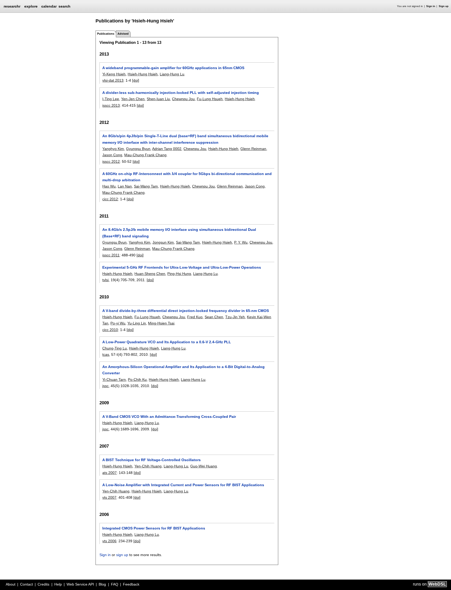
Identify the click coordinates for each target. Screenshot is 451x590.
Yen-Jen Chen (133, 99)
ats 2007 (109, 473)
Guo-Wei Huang (203, 466)
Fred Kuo (195, 317)
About (10, 584)
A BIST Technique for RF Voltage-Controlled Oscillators (151, 460)
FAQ (114, 584)
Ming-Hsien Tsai (161, 323)
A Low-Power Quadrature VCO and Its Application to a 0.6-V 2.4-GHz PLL (166, 342)
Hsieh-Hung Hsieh (143, 74)
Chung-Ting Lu (114, 348)
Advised (123, 33)
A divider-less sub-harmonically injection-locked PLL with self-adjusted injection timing (180, 93)
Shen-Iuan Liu (158, 99)
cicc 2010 (110, 330)
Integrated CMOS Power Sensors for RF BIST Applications (153, 528)
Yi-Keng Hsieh (114, 74)
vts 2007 (109, 497)
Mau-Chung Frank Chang (145, 155)
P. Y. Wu (240, 242)
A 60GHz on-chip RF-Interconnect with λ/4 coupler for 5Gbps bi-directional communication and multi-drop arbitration (187, 177)
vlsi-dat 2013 (112, 80)
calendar (49, 6)
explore (31, 6)
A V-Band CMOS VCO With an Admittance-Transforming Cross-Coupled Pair (169, 416)
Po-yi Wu (117, 323)
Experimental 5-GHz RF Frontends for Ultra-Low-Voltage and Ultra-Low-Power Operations (181, 267)
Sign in (430, 6)
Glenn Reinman (253, 149)
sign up (122, 555)
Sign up (443, 6)
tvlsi (105, 280)
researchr (12, 6)
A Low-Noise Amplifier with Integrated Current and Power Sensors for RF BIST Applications (183, 485)
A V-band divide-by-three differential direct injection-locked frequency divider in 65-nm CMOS (185, 311)
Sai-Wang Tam (146, 186)
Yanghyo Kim (113, 149)
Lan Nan (125, 186)
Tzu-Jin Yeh (235, 317)
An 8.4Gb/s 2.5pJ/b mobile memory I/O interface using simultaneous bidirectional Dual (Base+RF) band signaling (179, 232)
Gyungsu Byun (138, 149)
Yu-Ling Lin (136, 323)
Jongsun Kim (163, 242)
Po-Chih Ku (137, 379)
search (64, 6)
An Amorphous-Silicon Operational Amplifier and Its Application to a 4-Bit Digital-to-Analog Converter (183, 370)
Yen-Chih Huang (148, 466)
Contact (26, 584)
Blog (102, 584)
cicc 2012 (110, 199)
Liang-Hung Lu (172, 74)
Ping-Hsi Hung (179, 274)
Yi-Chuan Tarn (114, 379)
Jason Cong (112, 155)
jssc (105, 386)
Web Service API (80, 584)
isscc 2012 (111, 161)
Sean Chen (214, 317)
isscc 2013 (111, 105)
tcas (105, 354)
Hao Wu (109, 186)
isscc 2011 (111, 255)
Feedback (131, 584)
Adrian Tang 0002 (166, 149)
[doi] (135, 80)
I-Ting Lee (110, 99)
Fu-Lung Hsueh (210, 99)
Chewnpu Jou (183, 99)
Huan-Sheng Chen (149, 274)
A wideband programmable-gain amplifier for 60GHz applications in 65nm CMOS (173, 68)
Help (58, 584)
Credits (43, 584)
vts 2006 (109, 541)
